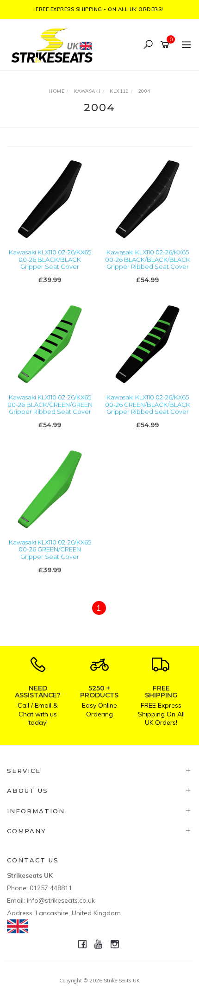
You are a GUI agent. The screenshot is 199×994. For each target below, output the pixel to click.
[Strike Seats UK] (54, 44)
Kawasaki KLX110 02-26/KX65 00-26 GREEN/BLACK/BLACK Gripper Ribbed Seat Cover (147, 404)
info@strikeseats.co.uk (61, 900)
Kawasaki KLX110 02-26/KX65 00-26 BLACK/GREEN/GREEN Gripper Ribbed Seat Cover (50, 404)
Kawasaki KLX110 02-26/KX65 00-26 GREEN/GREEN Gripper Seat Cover (50, 549)
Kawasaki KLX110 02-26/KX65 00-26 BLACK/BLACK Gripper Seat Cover (50, 259)
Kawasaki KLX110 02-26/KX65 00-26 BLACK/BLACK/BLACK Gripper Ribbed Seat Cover (147, 259)
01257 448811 (51, 888)
